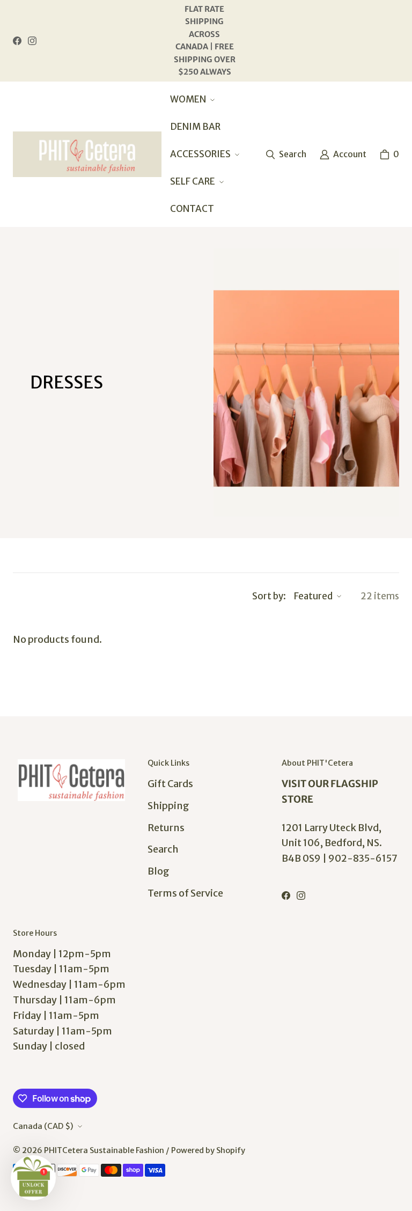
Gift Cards (170, 783)
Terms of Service (185, 893)
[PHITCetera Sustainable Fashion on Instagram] (32, 40)
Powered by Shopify (208, 1150)
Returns (166, 827)
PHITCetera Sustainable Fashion (104, 1150)
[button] (191, 99)
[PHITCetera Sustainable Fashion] (87, 154)
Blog (159, 871)
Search (163, 849)
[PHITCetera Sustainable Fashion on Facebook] (17, 40)
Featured (313, 596)
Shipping (168, 805)
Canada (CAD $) (43, 1126)
